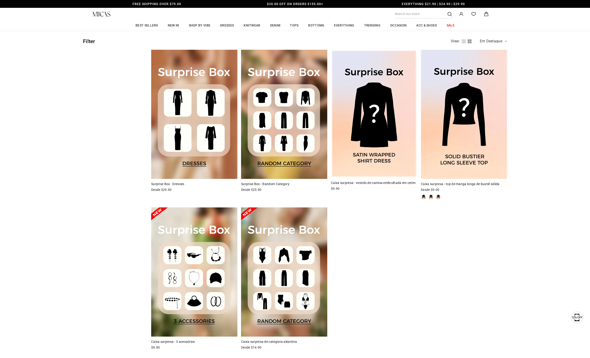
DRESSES (227, 25)
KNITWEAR (252, 25)
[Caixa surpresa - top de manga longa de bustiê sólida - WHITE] (423, 197)
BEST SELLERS (147, 25)
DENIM (275, 25)
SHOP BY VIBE (200, 25)
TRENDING (372, 25)
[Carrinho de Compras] (486, 14)
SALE (450, 25)
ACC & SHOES (426, 25)
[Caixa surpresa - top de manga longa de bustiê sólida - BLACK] (438, 197)
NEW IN (173, 25)
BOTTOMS (316, 25)
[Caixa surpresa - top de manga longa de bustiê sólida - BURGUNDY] (431, 197)
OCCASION (398, 25)
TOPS (294, 25)
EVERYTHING (344, 25)
